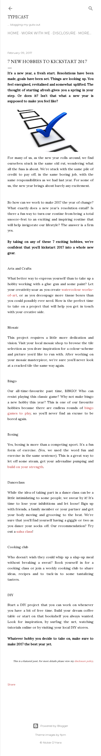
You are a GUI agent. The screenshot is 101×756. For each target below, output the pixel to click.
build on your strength (25, 467)
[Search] (90, 7)
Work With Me (35, 33)
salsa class (24, 531)
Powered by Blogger (54, 726)
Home (13, 33)
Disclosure (64, 33)
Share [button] (11, 684)
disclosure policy (83, 661)
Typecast (18, 17)
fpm (63, 734)
